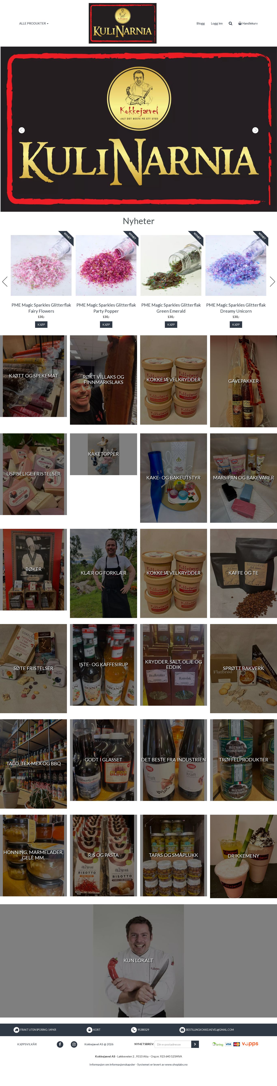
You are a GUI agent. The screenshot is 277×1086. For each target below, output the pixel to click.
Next (272, 301)
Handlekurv (250, 23)
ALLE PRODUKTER (32, 23)
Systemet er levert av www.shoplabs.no (162, 1084)
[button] (21, 139)
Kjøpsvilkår (27, 1063)
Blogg (200, 23)
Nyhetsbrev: (144, 1063)
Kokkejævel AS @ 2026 (98, 1063)
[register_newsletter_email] (195, 1063)
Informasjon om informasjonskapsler (112, 1084)
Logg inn (217, 23)
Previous (5, 301)
